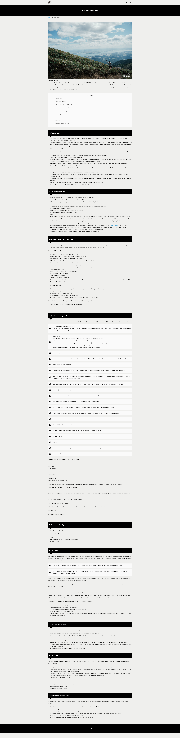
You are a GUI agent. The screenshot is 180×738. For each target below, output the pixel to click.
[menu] (130, 2)
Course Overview (114, 225)
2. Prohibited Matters (60, 101)
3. (64, 104)
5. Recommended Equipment (62, 111)
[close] (92, 95)
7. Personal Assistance (61, 117)
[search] (126, 2)
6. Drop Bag (58, 114)
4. (62, 107)
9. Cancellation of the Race (62, 123)
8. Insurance (58, 120)
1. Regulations (58, 98)
